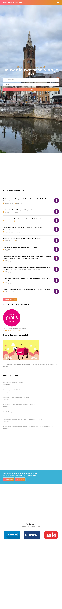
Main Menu (58, 2)
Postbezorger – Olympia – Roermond (13, 382)
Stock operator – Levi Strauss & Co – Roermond (16, 397)
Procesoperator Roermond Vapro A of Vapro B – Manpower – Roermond (22, 419)
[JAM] (50, 535)
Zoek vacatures (8, 479)
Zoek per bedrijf (20, 479)
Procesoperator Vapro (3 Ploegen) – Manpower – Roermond (19, 404)
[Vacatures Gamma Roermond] (31, 535)
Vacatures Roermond (12, 3)
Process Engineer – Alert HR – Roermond (14, 390)
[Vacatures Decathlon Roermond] (11, 535)
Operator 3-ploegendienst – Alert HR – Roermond (16, 412)
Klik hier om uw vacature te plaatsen (12, 330)
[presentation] (3, 540)
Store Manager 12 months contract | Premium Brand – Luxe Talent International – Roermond (28, 426)
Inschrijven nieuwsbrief (9, 371)
